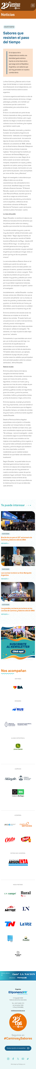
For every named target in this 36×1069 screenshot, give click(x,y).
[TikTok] (28, 1059)
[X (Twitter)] (18, 1059)
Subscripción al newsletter (16, 1048)
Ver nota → (5, 543)
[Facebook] (13, 1059)
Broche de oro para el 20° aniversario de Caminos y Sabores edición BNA (16, 538)
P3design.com (21, 1064)
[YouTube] (23, 1059)
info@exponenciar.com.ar (18, 1010)
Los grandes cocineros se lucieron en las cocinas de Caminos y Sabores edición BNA (18, 609)
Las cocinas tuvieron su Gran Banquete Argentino (16, 574)
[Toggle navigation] (33, 5)
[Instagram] (8, 1059)
